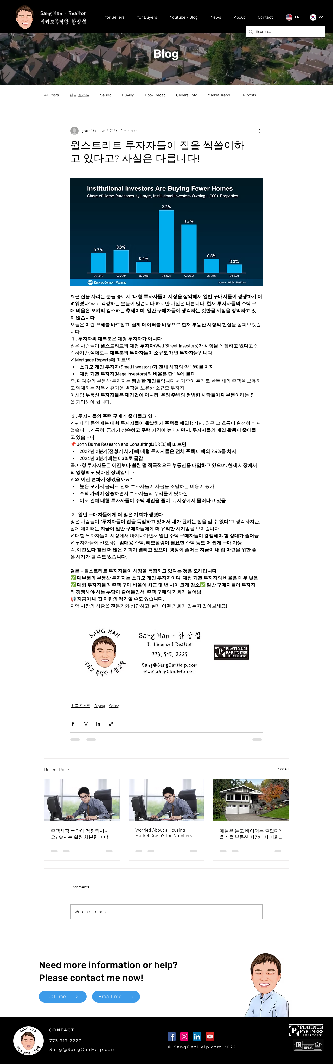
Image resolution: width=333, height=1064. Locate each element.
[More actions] (260, 131)
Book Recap (155, 95)
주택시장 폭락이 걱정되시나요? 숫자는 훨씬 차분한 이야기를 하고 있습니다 (82, 834)
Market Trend (219, 95)
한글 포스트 (79, 95)
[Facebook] (172, 1041)
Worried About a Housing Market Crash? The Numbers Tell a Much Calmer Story (163, 833)
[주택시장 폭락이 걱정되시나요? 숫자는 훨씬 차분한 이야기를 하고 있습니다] (82, 800)
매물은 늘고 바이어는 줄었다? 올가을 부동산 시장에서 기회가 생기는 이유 (250, 834)
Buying (128, 95)
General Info (186, 95)
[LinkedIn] (197, 1041)
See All (283, 769)
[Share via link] (110, 723)
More (270, 95)
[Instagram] (184, 1041)
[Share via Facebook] (72, 723)
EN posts (248, 95)
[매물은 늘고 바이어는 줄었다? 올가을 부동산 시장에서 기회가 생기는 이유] (251, 800)
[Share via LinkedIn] (98, 723)
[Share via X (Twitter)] (85, 723)
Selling (106, 95)
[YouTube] (210, 1041)
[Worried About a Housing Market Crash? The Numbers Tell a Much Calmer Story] (166, 800)
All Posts (51, 95)
